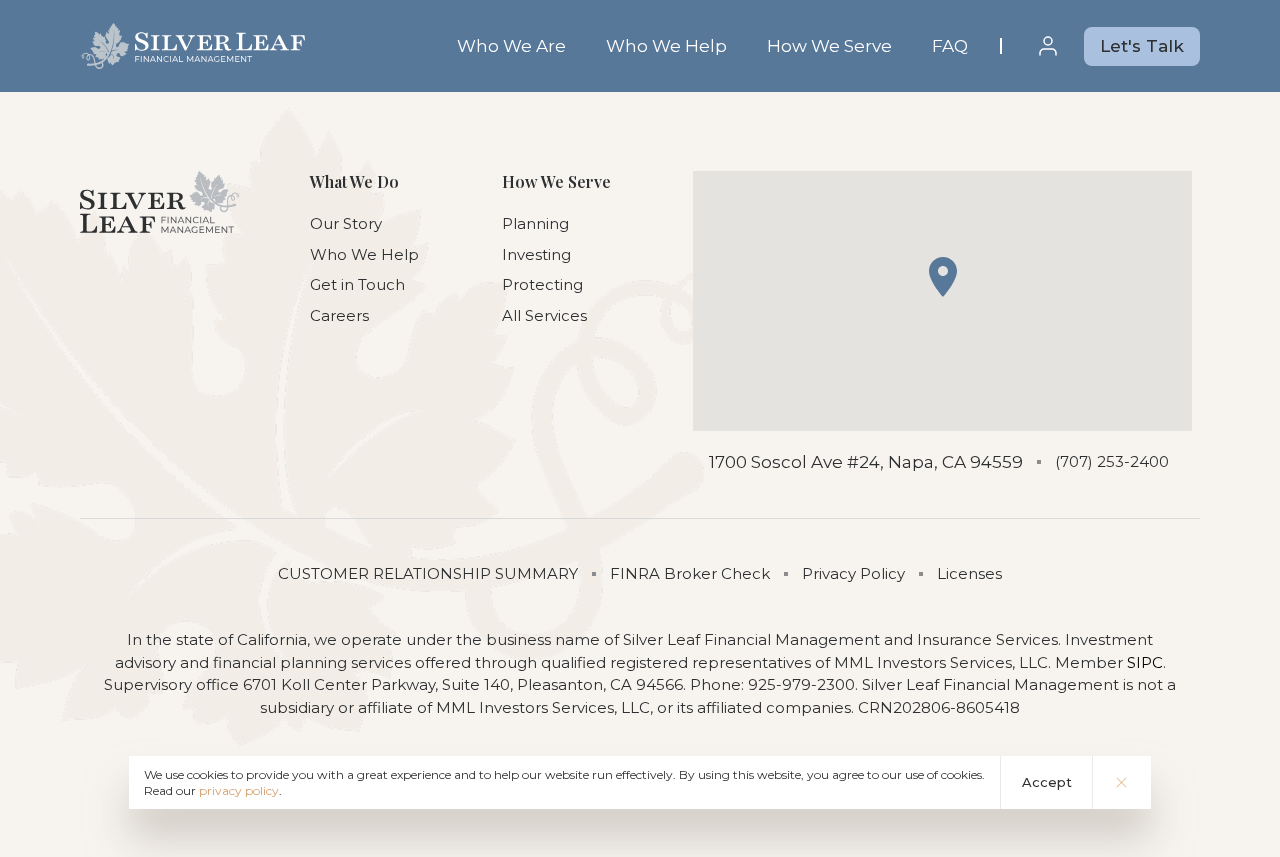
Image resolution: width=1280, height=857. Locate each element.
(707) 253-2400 (1112, 461)
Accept (1047, 782)
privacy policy (239, 790)
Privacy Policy (853, 573)
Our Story (346, 223)
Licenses (969, 573)
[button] (943, 277)
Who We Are (511, 46)
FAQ (950, 46)
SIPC (1145, 662)
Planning (535, 223)
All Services (544, 315)
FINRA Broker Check (690, 573)
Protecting (542, 284)
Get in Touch (357, 284)
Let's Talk (1142, 46)
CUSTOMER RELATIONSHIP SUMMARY (428, 573)
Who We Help (666, 46)
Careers (339, 315)
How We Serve (829, 46)
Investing (536, 254)
